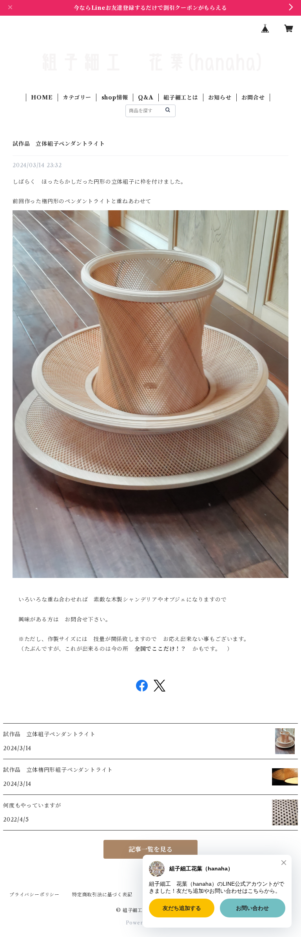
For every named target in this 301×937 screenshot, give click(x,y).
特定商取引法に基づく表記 (102, 894)
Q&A (145, 97)
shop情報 (115, 97)
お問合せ (253, 97)
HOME (42, 97)
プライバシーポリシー (34, 894)
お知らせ (219, 97)
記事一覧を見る (150, 849)
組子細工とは (180, 97)
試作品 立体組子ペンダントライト (59, 143)
